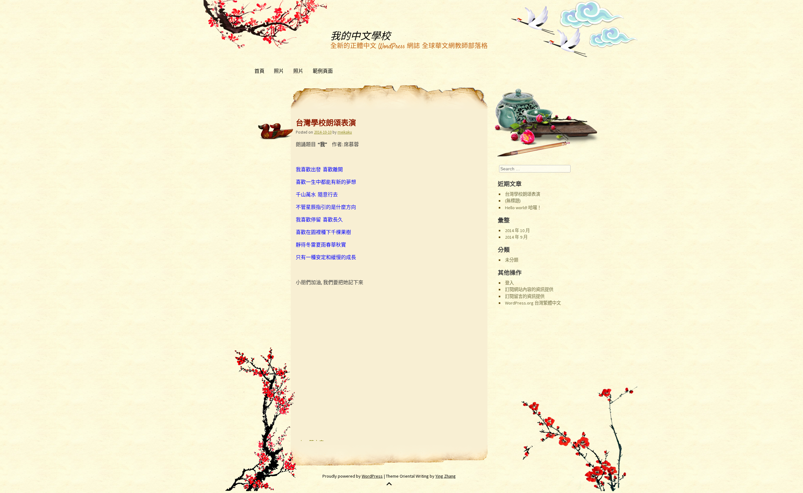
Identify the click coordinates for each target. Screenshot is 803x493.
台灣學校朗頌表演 (522, 194)
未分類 (511, 260)
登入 (509, 283)
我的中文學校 (360, 36)
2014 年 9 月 (516, 237)
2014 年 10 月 (517, 230)
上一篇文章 (310, 443)
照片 (279, 71)
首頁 (259, 71)
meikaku (345, 132)
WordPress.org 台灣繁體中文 (533, 303)
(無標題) (513, 201)
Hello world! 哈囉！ (523, 207)
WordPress (372, 476)
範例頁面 (323, 71)
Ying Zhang (445, 476)
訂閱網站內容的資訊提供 (529, 289)
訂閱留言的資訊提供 (525, 296)
